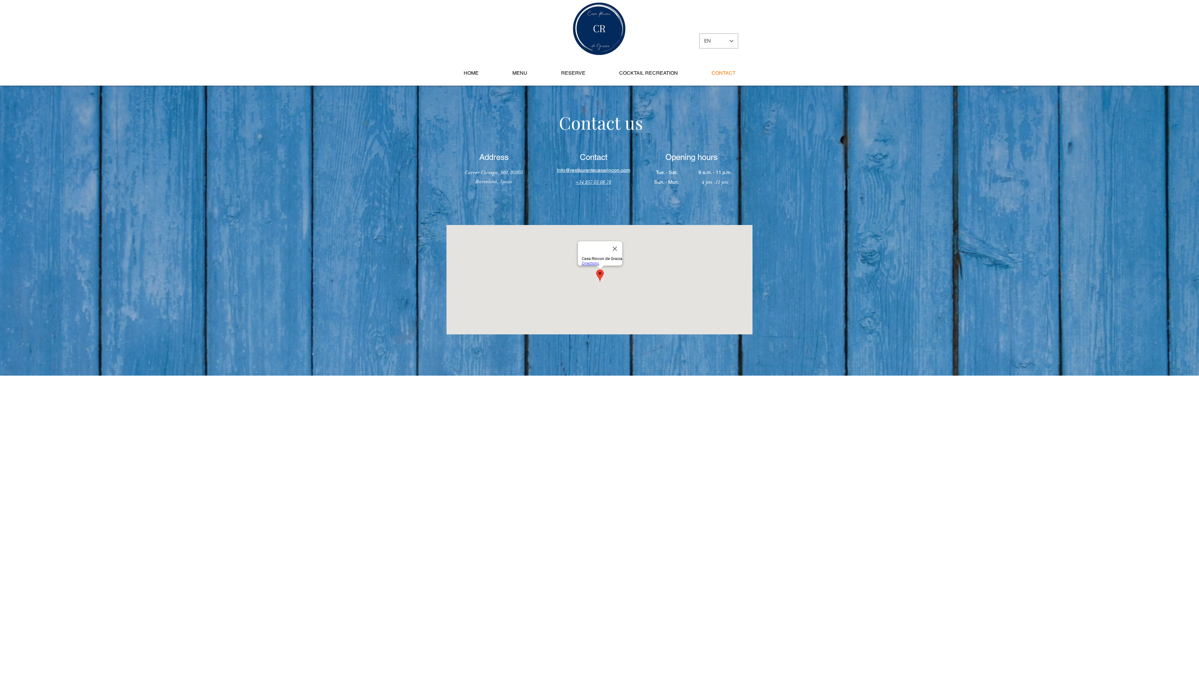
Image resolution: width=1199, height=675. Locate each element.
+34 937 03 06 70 (593, 182)
